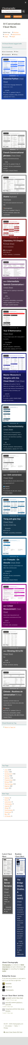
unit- (16, 490)
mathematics (17, 346)
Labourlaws (8, 802)
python (7, 94)
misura (19, 490)
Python (7, 772)
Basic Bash (20, 998)
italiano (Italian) (8, 492)
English (7, 170)
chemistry (9, 254)
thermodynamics (7, 448)
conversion (20, 94)
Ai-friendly (8, 816)
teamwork (10, 212)
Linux (6, 770)
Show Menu (25, 2)
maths (4, 971)
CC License (8, 1026)
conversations (16, 575)
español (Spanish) (13, 304)
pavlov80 (8, 1002)
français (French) (13, 170)
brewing (16, 664)
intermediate (12, 300)
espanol (5, 302)
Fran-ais (6, 34)
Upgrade (7, 806)
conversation (6, 214)
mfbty (6, 296)
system (7, 398)
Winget (7, 808)
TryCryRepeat (8, 342)
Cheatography (6, 965)
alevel (20, 950)
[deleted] (7, 486)
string (15, 94)
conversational (17, 166)
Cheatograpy (8, 804)
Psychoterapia (9, 810)
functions (11, 94)
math (6, 346)
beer (6, 664)
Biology (7, 782)
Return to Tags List (10, 727)
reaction (14, 448)
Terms (16, 1026)
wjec (18, 952)
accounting (12, 532)
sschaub (7, 90)
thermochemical (18, 446)
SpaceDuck (9, 986)
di (11, 490)
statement (5, 96)
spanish (7, 300)
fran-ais (11, 166)
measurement (6, 348)
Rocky (6, 800)
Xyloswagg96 (8, 250)
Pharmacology (9, 784)
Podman (7, 798)
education (10, 346)
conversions (17, 254)
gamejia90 (8, 998)
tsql (7, 911)
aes (6, 442)
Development (8, 774)
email (6, 212)
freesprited (8, 907)
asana (15, 212)
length (19, 398)
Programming (8, 780)
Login (7, 16)
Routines (16, 32)
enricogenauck (8, 208)
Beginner (7, 786)
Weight (13, 36)
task (18, 212)
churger (20, 941)
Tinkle (6, 161)
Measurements (16, 34)
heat (6, 446)
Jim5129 (7, 393)
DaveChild (8, 983)
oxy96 (6, 660)
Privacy (6, 1028)
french (6, 166)
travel (21, 969)
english (7, 532)
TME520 (7, 708)
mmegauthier (8, 571)
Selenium (7, 778)
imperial (15, 398)
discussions (6, 577)
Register (17, 16)
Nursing (7, 776)
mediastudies (20, 954)
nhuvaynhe (7, 528)
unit (13, 490)
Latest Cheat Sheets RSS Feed (13, 1032)
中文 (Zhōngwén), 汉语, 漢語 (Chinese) (14, 715)
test (6, 254)
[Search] (23, 11)
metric (6, 624)
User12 (7, 620)
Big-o (6, 814)
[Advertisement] (12, 2)
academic (10, 302)
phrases (5, 168)
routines (19, 712)
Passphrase (8, 812)
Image (6, 36)
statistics (13, 348)
